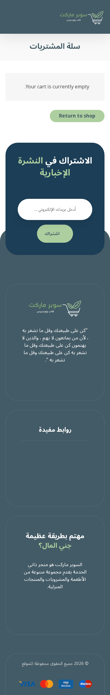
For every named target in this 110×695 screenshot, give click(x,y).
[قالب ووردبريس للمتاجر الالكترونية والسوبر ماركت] (82, 17)
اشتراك (52, 233)
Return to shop (77, 116)
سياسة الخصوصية (51, 465)
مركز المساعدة (51, 450)
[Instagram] (43, 379)
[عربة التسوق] (16, 15)
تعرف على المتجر (51, 458)
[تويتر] (55, 379)
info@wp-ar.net (51, 487)
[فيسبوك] (67, 379)
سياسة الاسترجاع (51, 472)
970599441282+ (51, 480)
